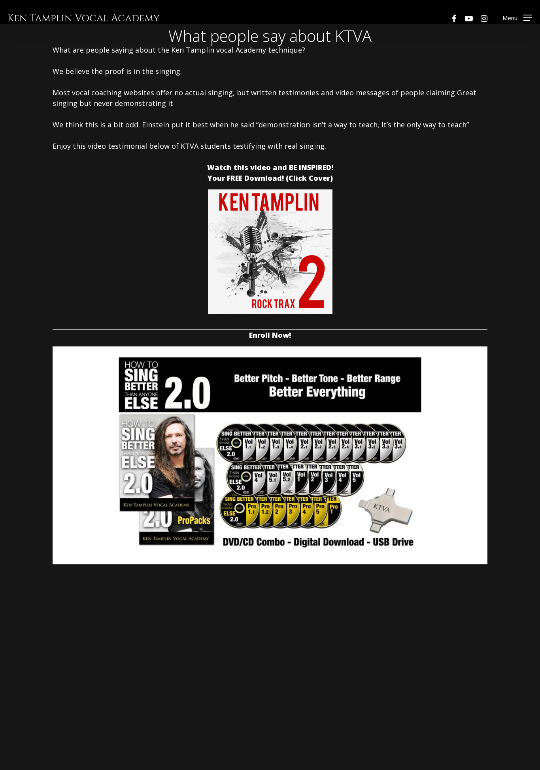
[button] (517, 17)
